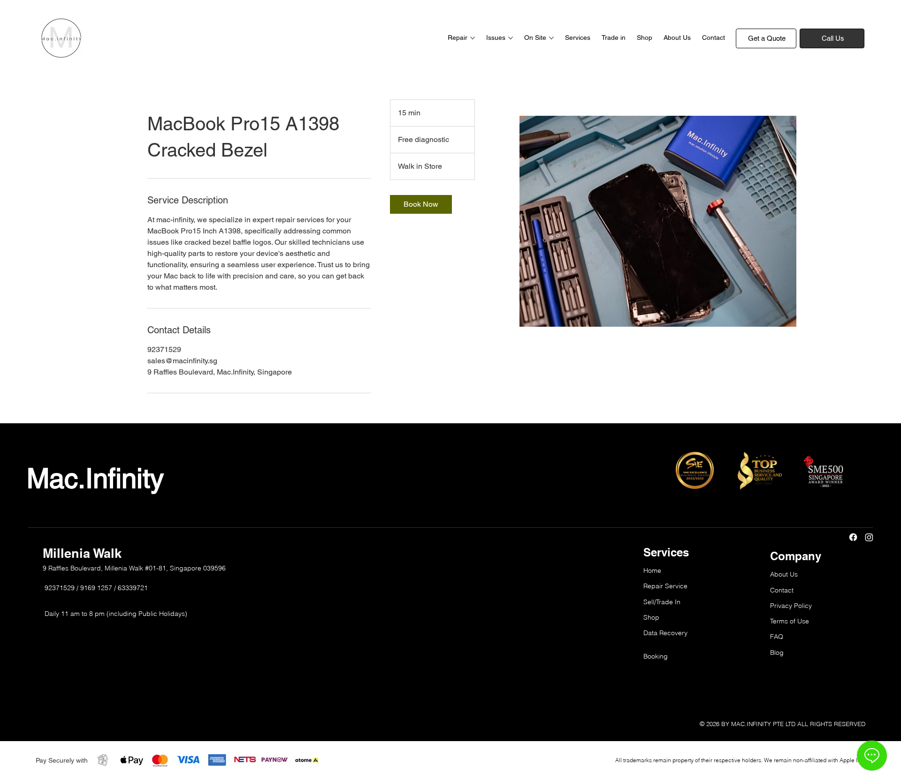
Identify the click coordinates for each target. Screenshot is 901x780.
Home (652, 570)
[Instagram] (869, 537)
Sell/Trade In (661, 602)
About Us (784, 574)
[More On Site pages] (551, 38)
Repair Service (665, 586)
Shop (651, 617)
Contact (782, 590)
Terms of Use (789, 621)
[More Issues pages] (510, 38)
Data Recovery (665, 633)
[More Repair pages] (472, 38)
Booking (655, 656)
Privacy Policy (791, 605)
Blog (777, 652)
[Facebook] (853, 537)
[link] (421, 204)
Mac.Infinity (95, 478)
